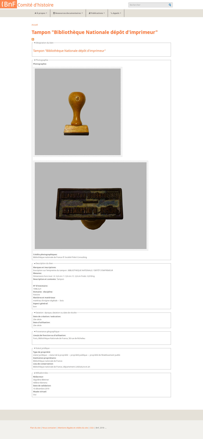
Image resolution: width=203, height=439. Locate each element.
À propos (41, 13)
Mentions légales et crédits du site (73, 427)
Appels (116, 13)
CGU (92, 427)
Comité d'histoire (35, 5)
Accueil (35, 24)
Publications (97, 13)
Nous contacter (49, 427)
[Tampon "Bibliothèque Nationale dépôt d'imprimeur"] (77, 157)
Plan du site (35, 427)
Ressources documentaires (68, 13)
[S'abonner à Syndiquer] (33, 39)
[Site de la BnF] (8, 4)
